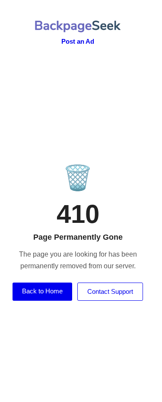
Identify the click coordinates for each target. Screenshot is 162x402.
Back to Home (42, 291)
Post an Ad (77, 41)
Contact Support (110, 291)
